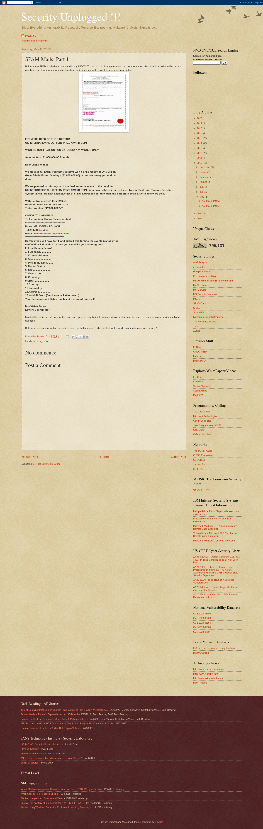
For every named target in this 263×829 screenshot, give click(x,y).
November (205, 167)
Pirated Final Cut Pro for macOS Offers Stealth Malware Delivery (54, 719)
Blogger (159, 822)
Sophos (197, 308)
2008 (200, 218)
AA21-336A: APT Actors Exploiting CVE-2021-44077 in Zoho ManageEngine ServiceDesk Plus (217, 560)
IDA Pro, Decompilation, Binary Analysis (214, 648)
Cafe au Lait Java (202, 434)
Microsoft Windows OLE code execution (214, 540)
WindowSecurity (201, 386)
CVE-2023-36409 (202, 613)
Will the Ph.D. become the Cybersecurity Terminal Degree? (51, 758)
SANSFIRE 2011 (202, 490)
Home (104, 457)
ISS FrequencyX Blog (204, 276)
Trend (196, 326)
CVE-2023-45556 (202, 622)
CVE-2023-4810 (201, 632)
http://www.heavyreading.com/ (208, 669)
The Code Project (202, 411)
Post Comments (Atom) (48, 464)
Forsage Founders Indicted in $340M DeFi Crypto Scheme (51, 728)
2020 (200, 118)
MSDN (196, 299)
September (206, 177)
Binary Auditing (201, 652)
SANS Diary (199, 303)
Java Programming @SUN (207, 425)
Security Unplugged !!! (71, 16)
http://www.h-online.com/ (206, 673)
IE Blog (197, 347)
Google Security (201, 271)
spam (46, 341)
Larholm (197, 356)
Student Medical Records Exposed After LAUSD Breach (50, 714)
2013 (200, 148)
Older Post (178, 457)
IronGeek (198, 377)
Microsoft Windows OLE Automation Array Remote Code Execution (215, 527)
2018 (200, 128)
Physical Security (30, 749)
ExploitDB (198, 395)
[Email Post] (67, 336)
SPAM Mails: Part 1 (209, 206)
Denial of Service (29, 762)
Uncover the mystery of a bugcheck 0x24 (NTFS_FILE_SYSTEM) (55, 803)
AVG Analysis (200, 262)
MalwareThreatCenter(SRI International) (213, 280)
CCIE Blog (198, 469)
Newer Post (29, 457)
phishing (37, 341)
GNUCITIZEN (200, 351)
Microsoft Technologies (205, 416)
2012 (200, 153)
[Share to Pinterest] (87, 337)
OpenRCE (198, 381)
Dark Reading (200, 682)
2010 (200, 163)
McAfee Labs (200, 285)
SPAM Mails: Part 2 (209, 201)
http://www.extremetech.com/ (208, 678)
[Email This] (74, 337)
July (202, 187)
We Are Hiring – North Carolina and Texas (42, 798)
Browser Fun (199, 360)
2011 (200, 158)
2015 (200, 138)
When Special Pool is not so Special (39, 793)
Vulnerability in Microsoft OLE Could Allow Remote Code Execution (215, 534)
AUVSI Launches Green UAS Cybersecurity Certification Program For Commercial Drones (67, 723)
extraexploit (199, 267)
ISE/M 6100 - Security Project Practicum (42, 744)
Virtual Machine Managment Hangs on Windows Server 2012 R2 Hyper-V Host (61, 789)
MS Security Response (205, 294)
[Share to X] (80, 337)
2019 (200, 123)
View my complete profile (34, 40)
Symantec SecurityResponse (208, 317)
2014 (200, 143)
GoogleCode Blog (202, 420)
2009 (200, 213)
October (204, 172)
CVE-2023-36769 (202, 618)
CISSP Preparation (203, 455)
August (204, 182)
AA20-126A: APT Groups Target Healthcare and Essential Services (215, 588)
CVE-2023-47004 (202, 627)
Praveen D (30, 36)
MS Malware (199, 289)
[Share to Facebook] (84, 337)
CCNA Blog (199, 460)
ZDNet (196, 330)
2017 (200, 133)
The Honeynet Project (204, 321)
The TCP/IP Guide (202, 450)
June (202, 192)
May (202, 196)
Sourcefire (198, 312)
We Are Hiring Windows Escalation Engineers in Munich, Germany (55, 807)
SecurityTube (200, 390)
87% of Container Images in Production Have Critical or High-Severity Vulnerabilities (64, 710)
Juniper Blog (199, 464)
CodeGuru (198, 430)
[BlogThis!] (77, 337)
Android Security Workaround (36, 753)
